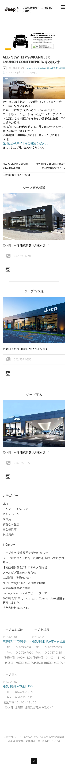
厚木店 (7, 519)
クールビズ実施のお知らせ (19, 572)
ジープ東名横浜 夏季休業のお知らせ (25, 553)
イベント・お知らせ (36, 68)
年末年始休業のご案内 (17, 588)
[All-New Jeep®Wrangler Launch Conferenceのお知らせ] (34, 41)
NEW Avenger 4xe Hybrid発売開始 (24, 583)
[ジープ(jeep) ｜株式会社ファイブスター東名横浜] (29, 13)
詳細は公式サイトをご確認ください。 (26, 143)
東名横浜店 (52, 68)
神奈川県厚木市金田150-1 (19, 686)
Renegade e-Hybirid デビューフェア (25, 593)
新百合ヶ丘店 (11, 524)
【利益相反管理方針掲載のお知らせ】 (26, 567)
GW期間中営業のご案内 (17, 578)
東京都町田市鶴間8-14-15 (19, 641)
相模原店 (8, 535)
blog (5, 503)
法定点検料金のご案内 (17, 608)
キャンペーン (11, 514)
